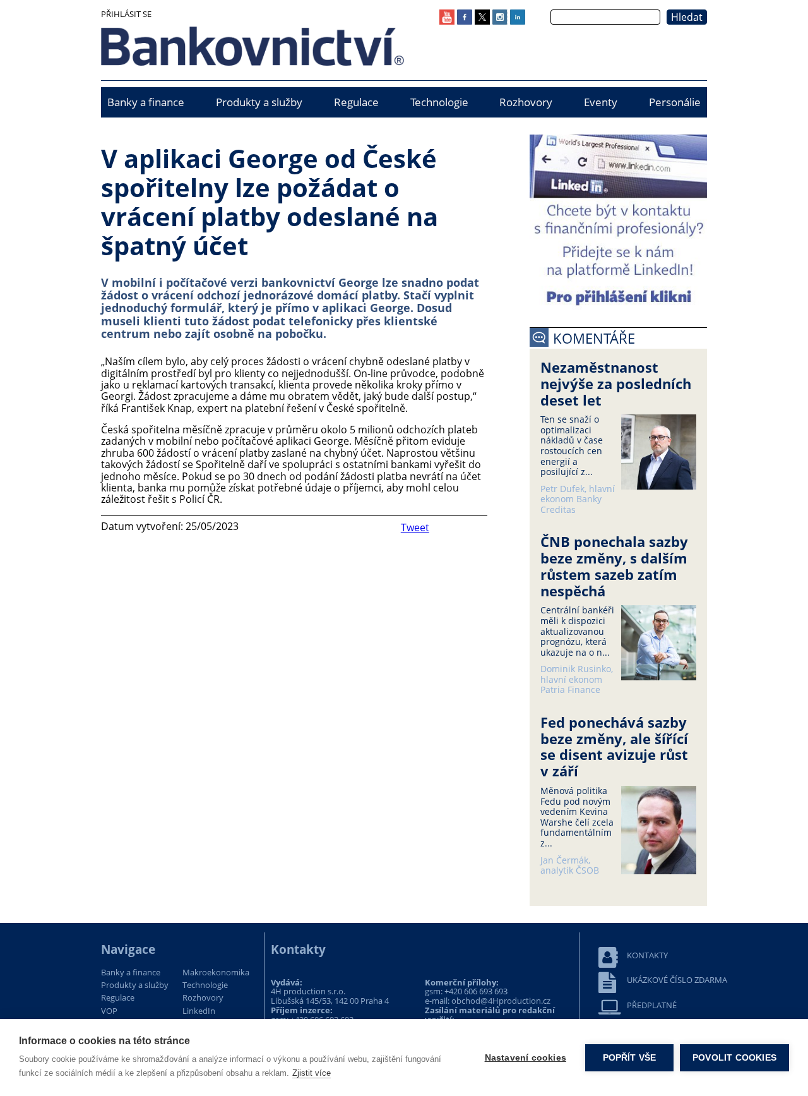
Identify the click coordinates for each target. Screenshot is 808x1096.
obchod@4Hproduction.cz (500, 1000)
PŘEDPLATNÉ (652, 1005)
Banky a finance (145, 102)
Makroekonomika (215, 973)
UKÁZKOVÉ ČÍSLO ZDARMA (677, 980)
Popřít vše (629, 1058)
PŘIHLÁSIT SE (126, 14)
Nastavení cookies (525, 1058)
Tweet (415, 527)
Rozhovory (525, 102)
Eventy (600, 102)
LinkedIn (198, 1011)
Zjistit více (311, 1073)
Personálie (675, 102)
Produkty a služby (259, 102)
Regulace (356, 102)
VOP (109, 1011)
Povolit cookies (734, 1058)
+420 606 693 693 (476, 991)
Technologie (439, 102)
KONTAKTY (647, 955)
